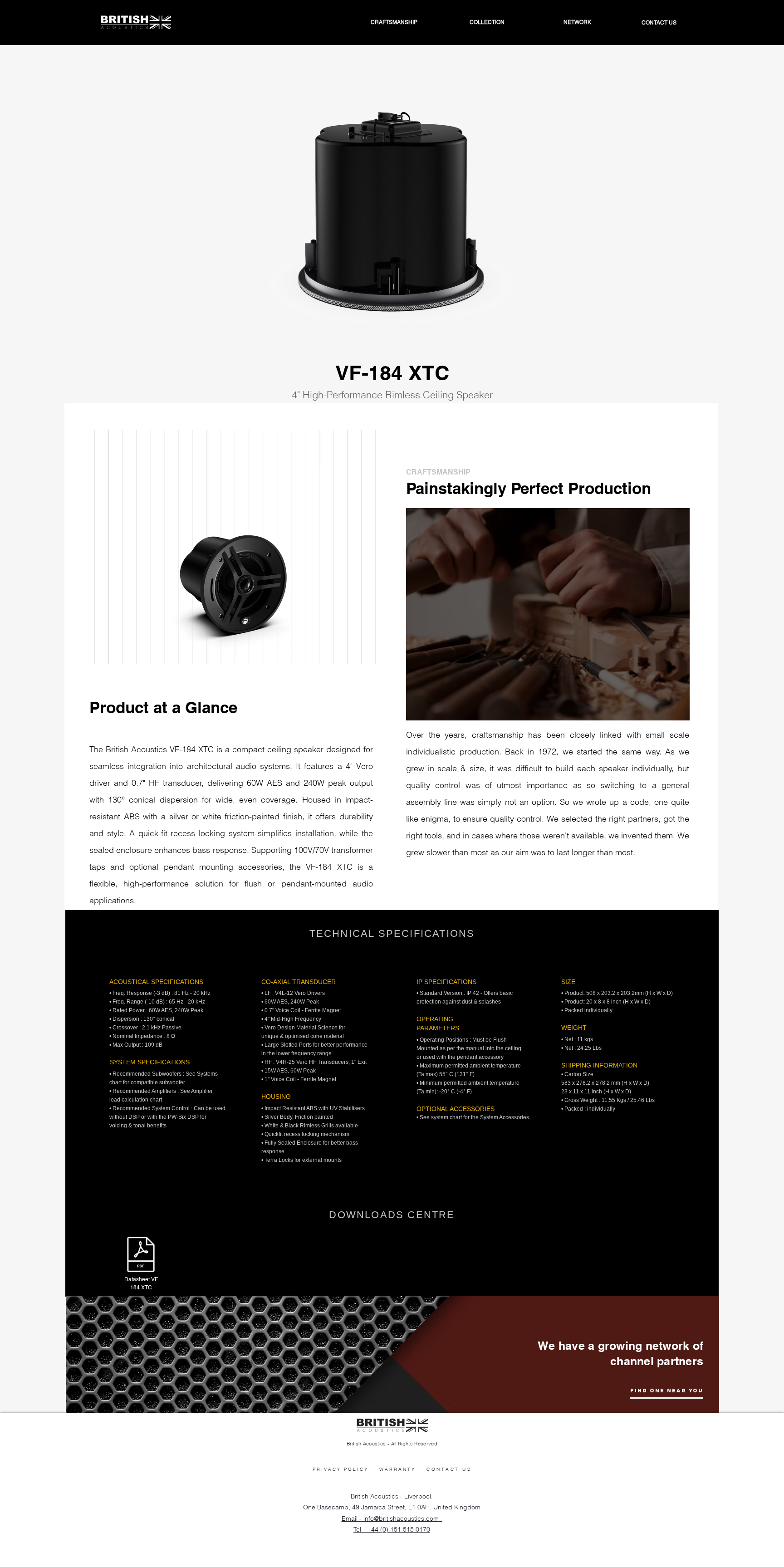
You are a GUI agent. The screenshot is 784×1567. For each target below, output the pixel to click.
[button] (555, 22)
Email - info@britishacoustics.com (392, 1518)
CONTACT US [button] (448, 1469)
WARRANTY (397, 1469)
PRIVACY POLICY (340, 1469)
